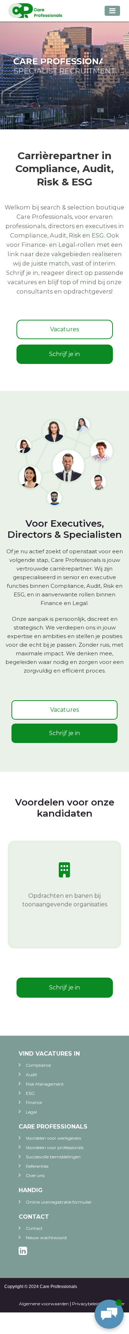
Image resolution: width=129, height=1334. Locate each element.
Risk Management (45, 1083)
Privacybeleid (86, 1303)
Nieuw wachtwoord (46, 1237)
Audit (31, 1074)
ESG (30, 1093)
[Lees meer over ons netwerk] (64, 461)
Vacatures (64, 329)
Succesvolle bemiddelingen (53, 1156)
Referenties (37, 1166)
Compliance (38, 1065)
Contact (34, 1228)
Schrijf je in (64, 354)
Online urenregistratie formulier (59, 1202)
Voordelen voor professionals (54, 1147)
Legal (31, 1111)
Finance (34, 1102)
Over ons (35, 1175)
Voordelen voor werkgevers (53, 1138)
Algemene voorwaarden (44, 1303)
